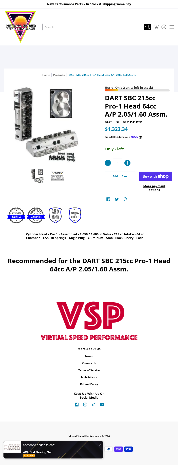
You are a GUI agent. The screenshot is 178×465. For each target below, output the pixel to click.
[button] (156, 26)
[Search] (147, 27)
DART (108, 122)
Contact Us (89, 363)
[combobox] (93, 27)
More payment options (154, 188)
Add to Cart (120, 176)
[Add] (127, 163)
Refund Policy (89, 384)
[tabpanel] (89, 237)
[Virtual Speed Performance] (20, 26)
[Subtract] (108, 163)
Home (46, 75)
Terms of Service (89, 370)
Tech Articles (89, 377)
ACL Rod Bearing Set (37, 452)
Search (89, 356)
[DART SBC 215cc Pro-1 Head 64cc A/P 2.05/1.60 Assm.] (38, 176)
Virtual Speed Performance (85, 436)
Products (59, 75)
